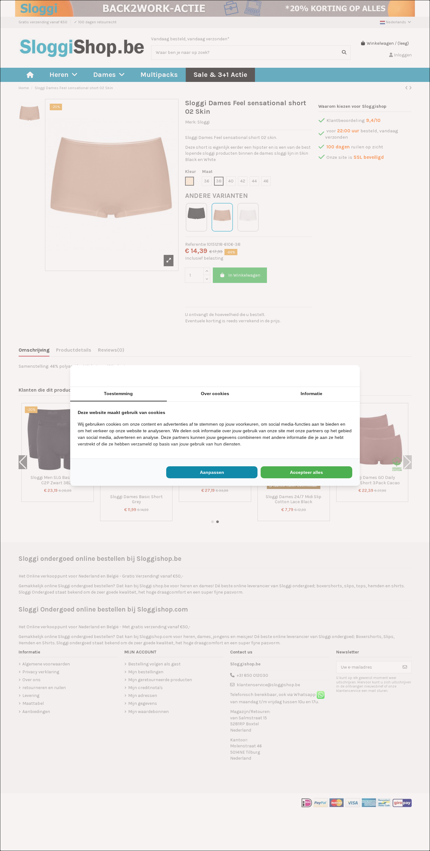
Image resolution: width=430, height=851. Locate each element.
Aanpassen (212, 472)
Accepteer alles (306, 472)
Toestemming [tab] (118, 393)
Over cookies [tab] (215, 393)
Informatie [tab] (311, 393)
